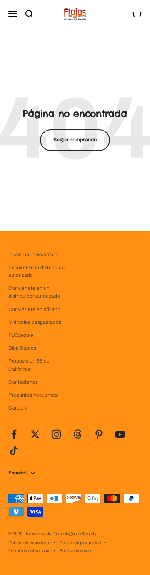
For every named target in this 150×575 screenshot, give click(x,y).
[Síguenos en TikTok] (14, 450)
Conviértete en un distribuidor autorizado (34, 292)
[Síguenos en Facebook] (14, 434)
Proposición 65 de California (29, 365)
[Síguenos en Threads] (77, 434)
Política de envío (75, 550)
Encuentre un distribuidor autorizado (37, 271)
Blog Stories (22, 348)
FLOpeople (20, 335)
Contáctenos (23, 382)
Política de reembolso (29, 542)
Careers (17, 408)
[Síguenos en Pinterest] (99, 434)
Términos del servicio (29, 550)
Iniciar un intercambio (33, 254)
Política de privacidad (80, 542)
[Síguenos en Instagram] (56, 434)
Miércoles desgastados (34, 322)
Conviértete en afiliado (34, 309)
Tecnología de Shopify (75, 533)
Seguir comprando (75, 140)
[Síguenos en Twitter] (35, 434)
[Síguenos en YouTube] (120, 434)
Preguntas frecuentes (33, 395)
